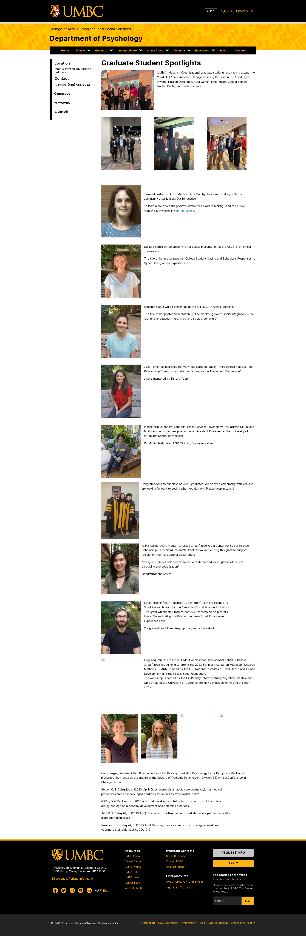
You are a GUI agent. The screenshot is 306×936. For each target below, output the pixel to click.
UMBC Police (173, 881)
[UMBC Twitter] (64, 890)
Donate (240, 50)
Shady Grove (155, 50)
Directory (242, 11)
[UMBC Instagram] (72, 890)
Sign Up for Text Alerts (179, 887)
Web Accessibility (218, 923)
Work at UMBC (133, 888)
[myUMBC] (227, 11)
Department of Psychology (96, 38)
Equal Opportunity (168, 923)
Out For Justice (184, 211)
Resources (202, 50)
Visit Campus (132, 882)
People (80, 50)
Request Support (176, 866)
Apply (211, 11)
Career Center (133, 861)
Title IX (202, 923)
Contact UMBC (174, 861)
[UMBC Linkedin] (89, 890)
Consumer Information (243, 923)
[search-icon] (252, 11)
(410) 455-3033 (79, 84)
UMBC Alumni (132, 855)
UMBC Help (131, 872)
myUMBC (64, 104)
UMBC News (132, 877)
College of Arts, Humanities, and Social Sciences (90, 29)
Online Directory (175, 855)
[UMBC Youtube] (81, 890)
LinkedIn (63, 113)
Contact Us (62, 93)
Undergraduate (127, 50)
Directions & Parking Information (73, 878)
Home (65, 50)
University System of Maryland (80, 923)
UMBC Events (133, 866)
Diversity (179, 50)
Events (223, 50)
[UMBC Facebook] (55, 890)
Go (247, 901)
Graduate (101, 50)
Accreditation (148, 923)
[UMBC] (76, 11)
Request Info (233, 852)
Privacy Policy (188, 923)
